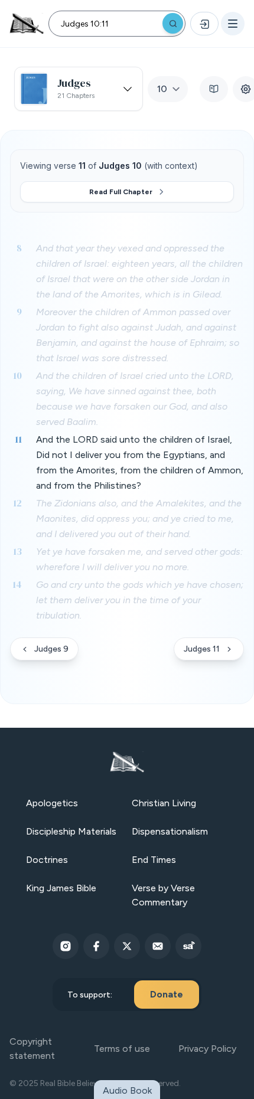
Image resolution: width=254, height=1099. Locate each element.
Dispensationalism (170, 831)
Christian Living (164, 803)
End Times (154, 859)
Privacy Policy (207, 1048)
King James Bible (61, 888)
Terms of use (122, 1048)
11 (18, 439)
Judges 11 (202, 649)
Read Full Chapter (120, 192)
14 (17, 584)
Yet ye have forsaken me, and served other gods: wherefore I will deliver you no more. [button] (139, 559)
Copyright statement (32, 1048)
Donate (166, 994)
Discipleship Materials (71, 831)
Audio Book (127, 1090)
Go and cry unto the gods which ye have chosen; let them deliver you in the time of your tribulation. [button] (139, 600)
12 (17, 502)
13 (17, 551)
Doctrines (47, 859)
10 (17, 375)
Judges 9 (51, 649)
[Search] (172, 23)
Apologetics (52, 803)
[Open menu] (233, 23)
